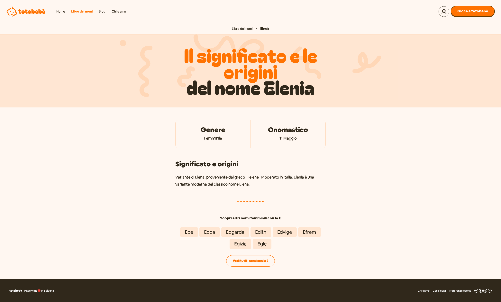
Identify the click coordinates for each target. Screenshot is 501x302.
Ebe (189, 232)
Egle (262, 244)
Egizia (240, 244)
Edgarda (235, 232)
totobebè (15, 290)
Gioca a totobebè (472, 11)
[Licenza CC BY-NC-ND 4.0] (483, 291)
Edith (260, 232)
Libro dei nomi (82, 11)
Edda (209, 232)
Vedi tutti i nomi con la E (250, 261)
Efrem (309, 232)
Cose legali (439, 290)
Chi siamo (119, 11)
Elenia (264, 29)
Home (60, 11)
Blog (102, 11)
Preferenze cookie (460, 290)
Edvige (284, 232)
